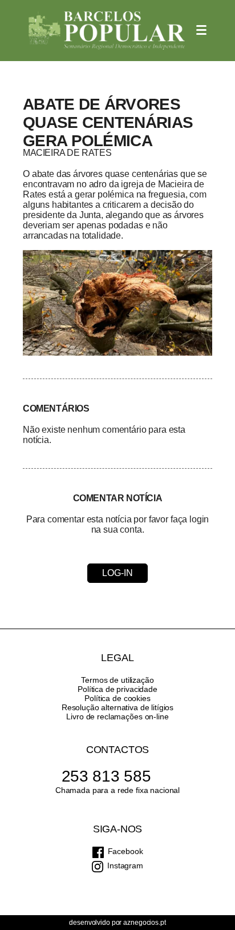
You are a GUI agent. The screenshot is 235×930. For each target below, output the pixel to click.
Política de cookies (117, 698)
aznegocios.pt (144, 923)
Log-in (117, 573)
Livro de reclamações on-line (117, 716)
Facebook (125, 851)
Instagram (125, 865)
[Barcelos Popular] (107, 30)
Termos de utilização (117, 680)
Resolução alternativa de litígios (117, 707)
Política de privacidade (117, 689)
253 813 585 (106, 776)
